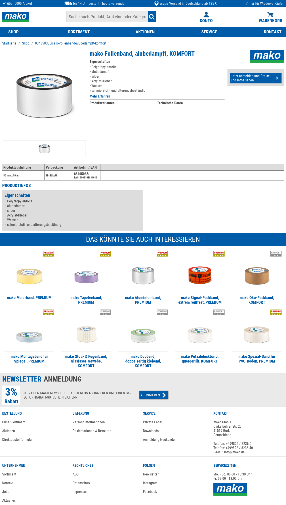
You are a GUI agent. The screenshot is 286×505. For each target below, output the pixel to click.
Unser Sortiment (13, 422)
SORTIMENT (79, 31)
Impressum (80, 492)
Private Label (152, 422)
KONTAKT (273, 31)
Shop (25, 43)
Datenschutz (81, 483)
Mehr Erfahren (100, 96)
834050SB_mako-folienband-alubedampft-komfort (70, 43)
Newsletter (151, 474)
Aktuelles (9, 500)
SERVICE (209, 31)
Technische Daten (170, 103)
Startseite (9, 43)
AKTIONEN (145, 31)
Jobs (5, 492)
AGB (76, 474)
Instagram (150, 483)
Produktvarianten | (103, 103)
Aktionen (8, 431)
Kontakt (7, 483)
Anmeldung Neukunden (160, 439)
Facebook (150, 492)
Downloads (151, 431)
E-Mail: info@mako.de (229, 452)
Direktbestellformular (17, 439)
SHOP (13, 31)
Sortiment (9, 474)
